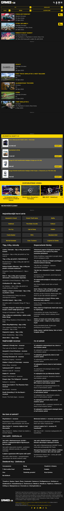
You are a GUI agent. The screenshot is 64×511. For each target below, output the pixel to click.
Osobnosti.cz (6, 483)
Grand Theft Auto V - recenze (12, 376)
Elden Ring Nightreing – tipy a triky (14, 324)
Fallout (53, 224)
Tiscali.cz (5, 481)
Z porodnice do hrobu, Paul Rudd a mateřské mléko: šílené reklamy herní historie (46, 314)
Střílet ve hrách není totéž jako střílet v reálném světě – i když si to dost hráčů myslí (47, 320)
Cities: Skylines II (22, 23)
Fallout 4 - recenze (8, 382)
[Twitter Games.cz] (34, 508)
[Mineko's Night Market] (8, 36)
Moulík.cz (43, 483)
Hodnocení (46, 10)
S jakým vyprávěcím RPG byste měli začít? (16, 453)
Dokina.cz (57, 483)
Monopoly (26, 469)
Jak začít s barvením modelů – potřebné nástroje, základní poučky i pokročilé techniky (16, 449)
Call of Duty (32, 229)
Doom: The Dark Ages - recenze (13, 397)
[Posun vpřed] (60, 190)
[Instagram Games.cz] (37, 508)
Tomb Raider (11, 235)
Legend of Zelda (53, 240)
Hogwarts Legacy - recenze (11, 359)
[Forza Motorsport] (8, 17)
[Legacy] (8, 67)
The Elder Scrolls (32, 224)
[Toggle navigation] (61, 2)
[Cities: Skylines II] (8, 26)
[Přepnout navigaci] (56, 2)
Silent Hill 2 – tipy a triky (10, 337)
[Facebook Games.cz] (32, 508)
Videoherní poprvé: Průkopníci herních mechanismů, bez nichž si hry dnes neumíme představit (47, 251)
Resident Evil (53, 235)
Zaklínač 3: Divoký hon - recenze (13, 345)
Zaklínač (11, 224)
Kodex (40, 502)
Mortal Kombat (11, 240)
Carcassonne (6, 466)
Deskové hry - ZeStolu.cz (13, 462)
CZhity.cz (5, 486)
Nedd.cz (36, 483)
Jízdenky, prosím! (29, 472)
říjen (20, 10)
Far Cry (11, 229)
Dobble (46, 469)
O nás (48, 502)
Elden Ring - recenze (9, 365)
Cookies (28, 502)
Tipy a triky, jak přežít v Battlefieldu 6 (15, 259)
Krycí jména (48, 472)
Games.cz (35, 481)
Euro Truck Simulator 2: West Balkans (30, 74)
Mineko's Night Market (24, 33)
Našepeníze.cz (15, 486)
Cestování (27, 481)
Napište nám (25, 504)
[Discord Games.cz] (40, 508)
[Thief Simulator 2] (8, 105)
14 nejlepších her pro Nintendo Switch (47, 373)
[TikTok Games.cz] (43, 508)
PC (15, 7)
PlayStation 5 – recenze (10, 419)
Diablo (53, 229)
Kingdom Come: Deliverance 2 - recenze (16, 354)
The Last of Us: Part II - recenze (13, 348)
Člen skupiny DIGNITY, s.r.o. (44, 505)
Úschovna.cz (28, 483)
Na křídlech (6, 475)
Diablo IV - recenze (8, 373)
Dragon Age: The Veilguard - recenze (15, 379)
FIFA (32, 235)
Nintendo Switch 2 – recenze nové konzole (48, 419)
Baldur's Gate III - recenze (11, 371)
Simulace (47, 7)
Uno (3, 472)
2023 (5, 10)
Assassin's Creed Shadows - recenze (14, 351)
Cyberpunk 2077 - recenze (11, 368)
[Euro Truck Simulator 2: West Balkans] (8, 76)
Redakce (23, 502)
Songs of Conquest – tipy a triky (13, 312)
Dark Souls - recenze (9, 389)
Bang (25, 466)
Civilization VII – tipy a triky (11, 283)
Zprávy (12, 481)
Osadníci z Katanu (50, 466)
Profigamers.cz (45, 481)
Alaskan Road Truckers (25, 83)
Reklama (17, 502)
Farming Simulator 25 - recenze (13, 356)
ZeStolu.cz (54, 481)
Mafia (53, 218)
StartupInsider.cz (35, 486)
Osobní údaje (34, 502)
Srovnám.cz (24, 486)
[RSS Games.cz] (46, 508)
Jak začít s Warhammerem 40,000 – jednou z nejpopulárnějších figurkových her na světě (15, 442)
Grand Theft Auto (32, 218)
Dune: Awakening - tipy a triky (12, 335)
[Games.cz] (8, 2)
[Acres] (8, 95)
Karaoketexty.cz (17, 483)
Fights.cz (50, 483)
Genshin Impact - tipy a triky (12, 300)
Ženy (21, 481)
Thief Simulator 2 (22, 102)
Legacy (18, 64)
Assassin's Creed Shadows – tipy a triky (15, 280)
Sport (17, 481)
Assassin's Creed (11, 218)
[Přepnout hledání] (54, 2)
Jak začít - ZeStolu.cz (12, 436)
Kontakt (44, 502)
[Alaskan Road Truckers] (8, 86)
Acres (18, 92)
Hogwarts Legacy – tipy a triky (12, 332)
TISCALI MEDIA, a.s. (32, 505)
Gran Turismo (32, 240)
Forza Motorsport (23, 14)
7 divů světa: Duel (8, 469)
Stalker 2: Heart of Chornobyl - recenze (15, 362)
